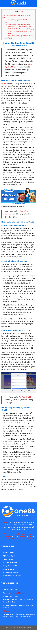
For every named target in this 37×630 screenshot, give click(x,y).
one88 (31, 536)
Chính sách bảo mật (10, 572)
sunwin (31, 534)
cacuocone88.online (17, 593)
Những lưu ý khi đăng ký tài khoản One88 (19, 36)
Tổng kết (8, 38)
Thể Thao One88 (9, 556)
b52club (24, 534)
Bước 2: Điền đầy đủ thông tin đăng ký (20, 29)
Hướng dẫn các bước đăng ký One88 (17, 24)
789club (6, 534)
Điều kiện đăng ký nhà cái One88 (16, 20)
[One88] (18, 3)
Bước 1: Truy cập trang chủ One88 (19, 26)
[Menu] (2, 3)
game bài (8, 536)
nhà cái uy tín (22, 536)
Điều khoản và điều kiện (12, 576)
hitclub (18, 534)
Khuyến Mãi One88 (10, 562)
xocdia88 (30, 539)
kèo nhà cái (22, 539)
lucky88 (13, 539)
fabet (7, 539)
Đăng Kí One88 (8, 569)
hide (21, 11)
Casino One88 (8, 553)
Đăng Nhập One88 (10, 566)
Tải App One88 (25, 397)
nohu (15, 536)
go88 (12, 534)
